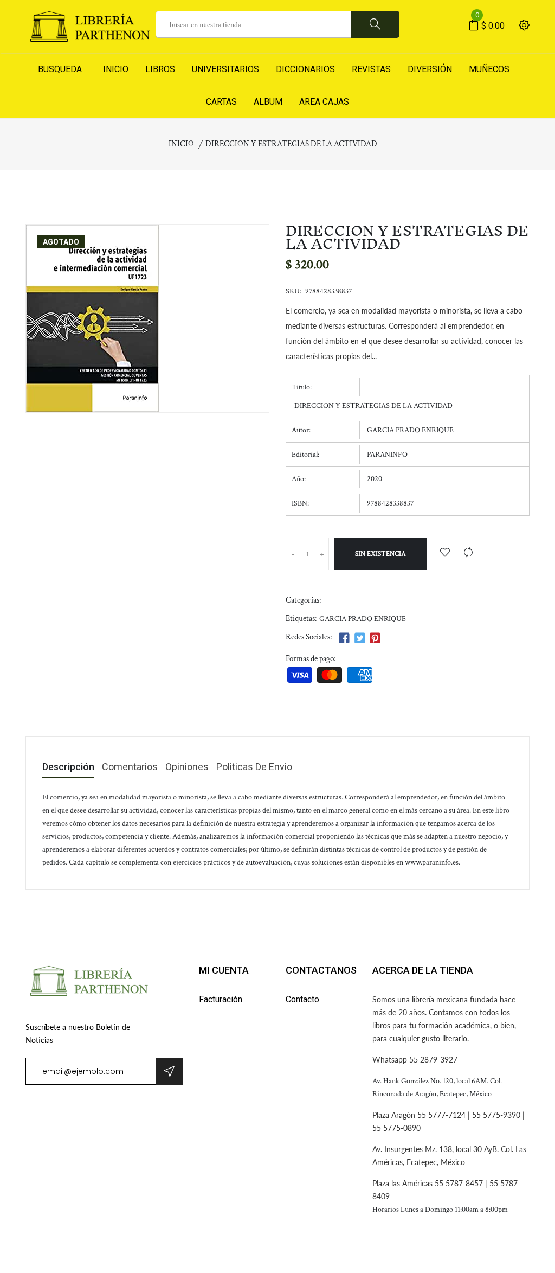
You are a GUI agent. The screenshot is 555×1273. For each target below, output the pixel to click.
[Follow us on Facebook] (344, 639)
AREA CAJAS (324, 102)
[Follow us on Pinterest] (375, 639)
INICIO (113, 69)
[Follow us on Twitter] (359, 639)
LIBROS (160, 69)
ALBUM (268, 102)
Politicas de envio (254, 767)
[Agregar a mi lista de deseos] (445, 553)
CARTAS (221, 102)
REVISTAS (371, 69)
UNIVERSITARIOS (225, 69)
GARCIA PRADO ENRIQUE (362, 619)
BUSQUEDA (60, 69)
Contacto (302, 999)
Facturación (220, 999)
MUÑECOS (489, 69)
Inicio (181, 144)
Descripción (68, 767)
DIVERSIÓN (430, 69)
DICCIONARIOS (305, 69)
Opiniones (187, 767)
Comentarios (130, 767)
